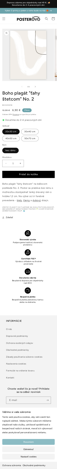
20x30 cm (10, 131)
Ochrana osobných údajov (19, 343)
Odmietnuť (28, 449)
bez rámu (10, 150)
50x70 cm (29, 138)
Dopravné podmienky (17, 336)
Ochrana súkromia (11, 465)
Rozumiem (28, 442)
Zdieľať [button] (9, 217)
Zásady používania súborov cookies (24, 357)
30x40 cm (29, 131)
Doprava (16, 114)
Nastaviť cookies (28, 456)
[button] (3, 18)
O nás (9, 329)
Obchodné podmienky (34, 465)
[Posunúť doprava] (35, 86)
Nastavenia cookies (16, 363)
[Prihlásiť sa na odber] (47, 400)
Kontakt (10, 377)
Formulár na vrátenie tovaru (20, 370)
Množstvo (7, 157)
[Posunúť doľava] (22, 86)
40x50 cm (11, 138)
